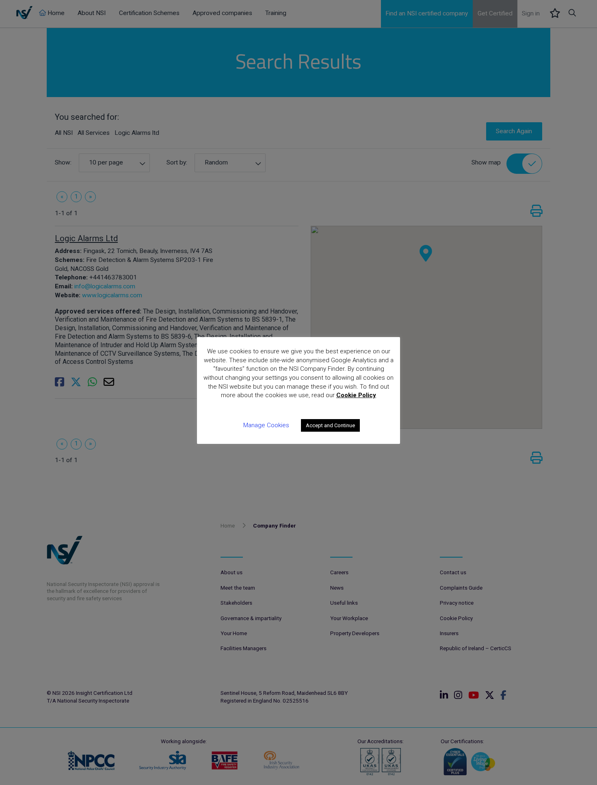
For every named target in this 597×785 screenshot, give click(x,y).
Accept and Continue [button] (330, 425)
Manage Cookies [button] (266, 425)
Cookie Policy (356, 395)
